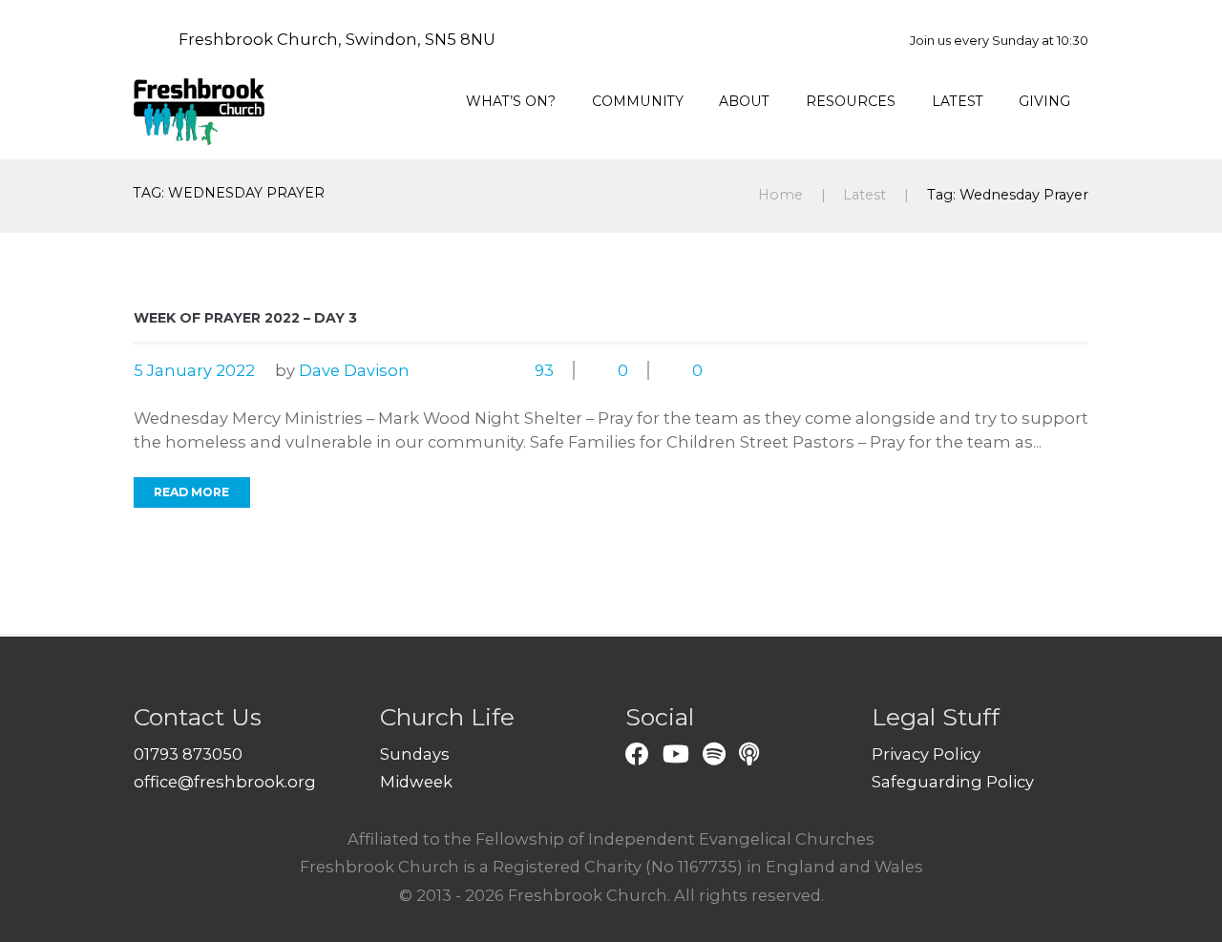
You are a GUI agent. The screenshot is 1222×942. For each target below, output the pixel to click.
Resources (850, 101)
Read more (191, 492)
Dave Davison (354, 370)
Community (638, 101)
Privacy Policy (926, 754)
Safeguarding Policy (953, 781)
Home (780, 194)
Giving (1044, 101)
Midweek (416, 781)
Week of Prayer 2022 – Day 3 (245, 317)
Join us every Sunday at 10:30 (999, 40)
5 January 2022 (194, 370)
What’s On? (511, 101)
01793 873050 (188, 754)
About (744, 101)
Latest (957, 101)
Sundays (415, 754)
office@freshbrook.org (225, 781)
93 (544, 370)
